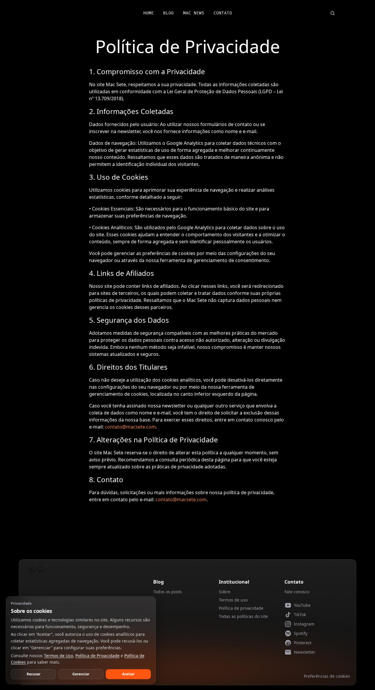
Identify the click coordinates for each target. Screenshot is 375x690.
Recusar (33, 674)
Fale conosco (296, 591)
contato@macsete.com (130, 427)
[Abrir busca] (332, 13)
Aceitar (128, 674)
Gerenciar (80, 674)
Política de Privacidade (97, 655)
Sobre (224, 591)
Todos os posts (167, 591)
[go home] (36, 570)
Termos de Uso (58, 655)
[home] (50, 13)
